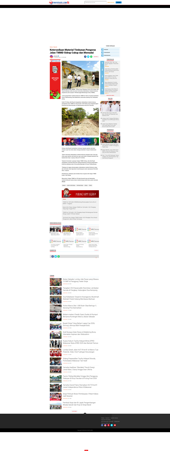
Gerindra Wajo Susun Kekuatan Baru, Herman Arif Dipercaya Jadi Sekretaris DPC (110, 114)
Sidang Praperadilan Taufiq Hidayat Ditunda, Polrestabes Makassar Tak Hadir (79, 360)
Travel (91, 6)
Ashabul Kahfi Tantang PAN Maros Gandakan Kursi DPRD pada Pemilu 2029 (110, 120)
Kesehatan (96, 6)
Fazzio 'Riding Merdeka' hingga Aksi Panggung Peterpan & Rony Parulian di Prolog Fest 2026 (80, 377)
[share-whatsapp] (91, 56)
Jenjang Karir (117, 421)
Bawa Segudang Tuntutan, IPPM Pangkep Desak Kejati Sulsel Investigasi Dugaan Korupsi (111, 84)
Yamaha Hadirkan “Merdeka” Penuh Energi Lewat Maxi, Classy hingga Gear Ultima (78, 368)
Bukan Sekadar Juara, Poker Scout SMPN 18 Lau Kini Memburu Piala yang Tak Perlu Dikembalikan (111, 77)
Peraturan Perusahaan (106, 419)
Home (50, 6)
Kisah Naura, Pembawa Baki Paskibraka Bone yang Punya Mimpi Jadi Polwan (112, 70)
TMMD (90, 185)
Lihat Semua (74, 411)
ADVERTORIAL (60, 6)
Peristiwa (71, 6)
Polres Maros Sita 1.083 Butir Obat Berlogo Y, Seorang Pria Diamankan (79, 307)
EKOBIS (86, 6)
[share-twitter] (88, 56)
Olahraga (82, 6)
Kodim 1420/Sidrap (71, 185)
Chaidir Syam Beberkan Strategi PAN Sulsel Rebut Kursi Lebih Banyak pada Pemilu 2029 (109, 125)
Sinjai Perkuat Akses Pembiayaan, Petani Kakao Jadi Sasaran (80, 395)
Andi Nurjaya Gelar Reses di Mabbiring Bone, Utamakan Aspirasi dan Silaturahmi (79, 333)
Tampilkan (96, 250)
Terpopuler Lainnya (110, 95)
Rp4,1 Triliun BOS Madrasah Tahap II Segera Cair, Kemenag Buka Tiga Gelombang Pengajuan (110, 157)
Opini (101, 6)
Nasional (106, 49)
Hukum (76, 6)
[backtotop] (85, 414)
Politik (66, 6)
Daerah (54, 6)
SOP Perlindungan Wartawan (107, 421)
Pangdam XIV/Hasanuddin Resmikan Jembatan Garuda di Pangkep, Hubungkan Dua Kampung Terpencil (81, 290)
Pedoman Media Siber (105, 423)
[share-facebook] (85, 56)
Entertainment (107, 55)
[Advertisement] (85, 26)
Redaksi (103, 418)
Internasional (107, 52)
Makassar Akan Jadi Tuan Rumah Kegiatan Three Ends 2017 (111, 64)
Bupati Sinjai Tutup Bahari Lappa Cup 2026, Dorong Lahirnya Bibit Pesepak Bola (79, 324)
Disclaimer (107, 418)
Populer (118, 2)
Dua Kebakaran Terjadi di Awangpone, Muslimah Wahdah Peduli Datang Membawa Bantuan (81, 298)
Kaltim (105, 6)
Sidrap (86, 185)
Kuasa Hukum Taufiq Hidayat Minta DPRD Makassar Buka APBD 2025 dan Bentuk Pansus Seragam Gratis (80, 343)
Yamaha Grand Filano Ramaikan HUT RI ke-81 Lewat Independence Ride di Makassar (80, 386)
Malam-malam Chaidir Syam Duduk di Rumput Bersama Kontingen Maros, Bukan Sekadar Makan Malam (80, 316)
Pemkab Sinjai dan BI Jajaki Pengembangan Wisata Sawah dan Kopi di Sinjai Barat (79, 404)
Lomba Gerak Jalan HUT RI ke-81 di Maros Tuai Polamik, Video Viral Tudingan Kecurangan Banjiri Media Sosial (80, 352)
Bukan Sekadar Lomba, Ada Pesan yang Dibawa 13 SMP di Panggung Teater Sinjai (81, 280)
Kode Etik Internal (114, 418)
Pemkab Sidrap (80, 185)
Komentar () (96, 56)
